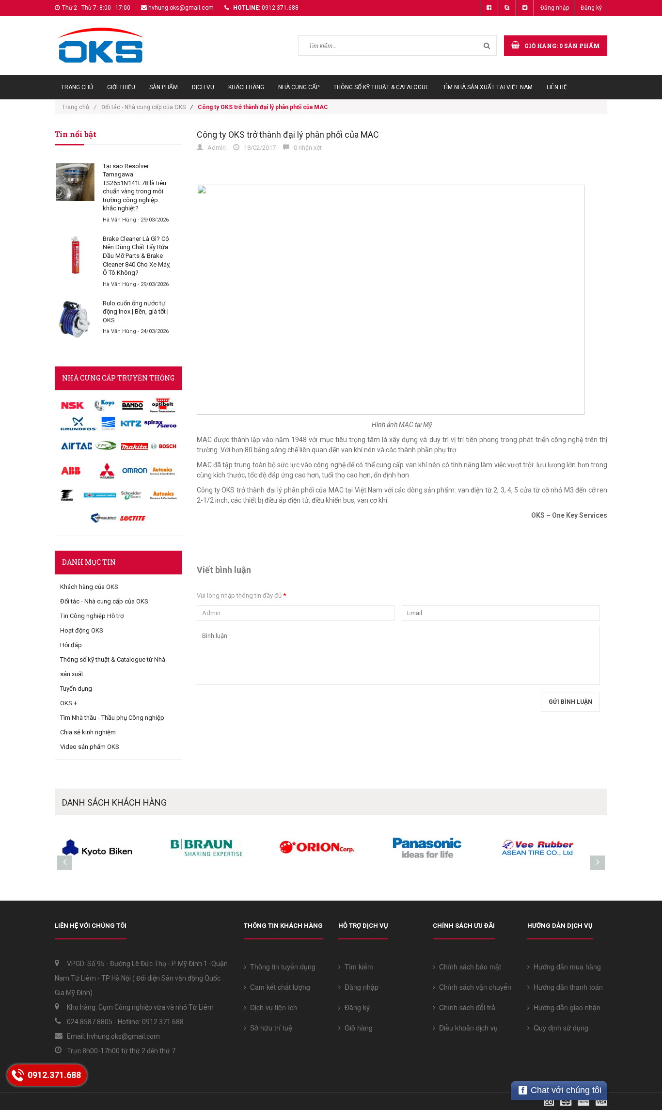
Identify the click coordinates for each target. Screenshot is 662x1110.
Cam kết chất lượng (278, 987)
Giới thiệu (121, 87)
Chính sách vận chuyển (473, 987)
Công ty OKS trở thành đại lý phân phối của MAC (288, 134)
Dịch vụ (203, 87)
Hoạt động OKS (81, 630)
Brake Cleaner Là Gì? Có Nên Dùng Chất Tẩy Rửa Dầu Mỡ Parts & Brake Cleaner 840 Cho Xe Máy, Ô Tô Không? (137, 255)
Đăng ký (591, 7)
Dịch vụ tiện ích (271, 1007)
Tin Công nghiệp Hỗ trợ (92, 615)
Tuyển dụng (76, 688)
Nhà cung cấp (298, 87)
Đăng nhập (554, 7)
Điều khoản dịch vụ (466, 1027)
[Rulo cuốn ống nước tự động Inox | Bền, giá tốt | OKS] (75, 319)
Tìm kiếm (357, 966)
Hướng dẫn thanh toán (566, 987)
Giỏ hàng (357, 1027)
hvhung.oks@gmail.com (181, 7)
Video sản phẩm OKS (89, 746)
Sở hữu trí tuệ (269, 1027)
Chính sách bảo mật (468, 966)
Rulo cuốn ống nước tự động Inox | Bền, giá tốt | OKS (136, 312)
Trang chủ (77, 87)
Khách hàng (246, 87)
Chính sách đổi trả (465, 1007)
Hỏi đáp (71, 645)
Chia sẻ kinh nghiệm (88, 732)
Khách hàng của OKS (89, 586)
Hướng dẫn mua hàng (565, 966)
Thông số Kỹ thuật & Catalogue (381, 87)
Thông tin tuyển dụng (280, 966)
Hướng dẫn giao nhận (565, 1007)
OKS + (68, 703)
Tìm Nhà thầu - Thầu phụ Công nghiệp (112, 717)
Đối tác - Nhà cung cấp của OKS (143, 107)
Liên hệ (557, 87)
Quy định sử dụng (559, 1027)
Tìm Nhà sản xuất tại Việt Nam (488, 87)
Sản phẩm (163, 87)
